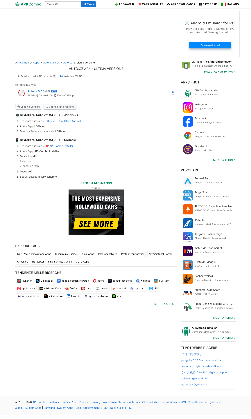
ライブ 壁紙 (188, 372)
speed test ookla (122, 280)
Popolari (189, 170)
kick (119, 296)
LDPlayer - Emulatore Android (63, 121)
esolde (104, 288)
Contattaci (133, 402)
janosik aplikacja (212, 366)
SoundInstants (197, 402)
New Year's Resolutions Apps (34, 253)
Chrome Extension (153, 402)
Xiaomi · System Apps (28, 407)
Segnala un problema (61, 106)
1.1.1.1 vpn (164, 280)
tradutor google (190, 366)
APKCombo (22, 62)
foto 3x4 (202, 372)
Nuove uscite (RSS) (121, 407)
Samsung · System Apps (58, 407)
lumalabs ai (46, 280)
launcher (27, 280)
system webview (98, 296)
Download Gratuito (218, 72)
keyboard (140, 288)
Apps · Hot (190, 82)
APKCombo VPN (176, 402)
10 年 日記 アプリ (191, 354)
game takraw (200, 378)
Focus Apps (87, 253)
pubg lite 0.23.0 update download (202, 360)
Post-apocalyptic (107, 253)
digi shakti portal (219, 372)
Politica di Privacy (90, 402)
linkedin (75, 296)
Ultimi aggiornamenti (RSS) (92, 407)
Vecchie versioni (30, 106)
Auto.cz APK (80, 69)
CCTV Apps (82, 261)
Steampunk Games (66, 253)
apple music (28, 288)
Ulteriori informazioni (96, 183)
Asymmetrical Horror (160, 253)
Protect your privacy (132, 253)
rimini (89, 288)
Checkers (22, 261)
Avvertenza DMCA (114, 402)
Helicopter (38, 261)
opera (100, 280)
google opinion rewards (75, 280)
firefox (73, 288)
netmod (121, 288)
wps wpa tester (31, 296)
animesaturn (56, 296)
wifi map (145, 280)
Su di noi (54, 402)
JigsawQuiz (215, 402)
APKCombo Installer (61, 145)
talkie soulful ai (52, 288)
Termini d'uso (69, 402)
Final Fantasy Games (60, 261)
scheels (185, 378)
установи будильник (194, 384)
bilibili (157, 288)
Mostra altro (164, 303)
